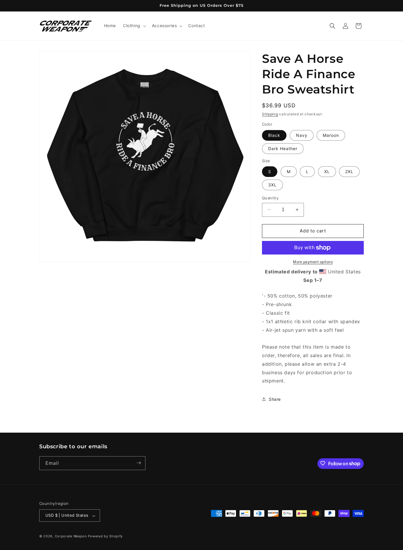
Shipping (270, 114)
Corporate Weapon (71, 536)
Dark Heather (282, 148)
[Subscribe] (138, 463)
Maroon (331, 135)
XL (327, 171)
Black (274, 135)
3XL (272, 184)
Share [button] (275, 399)
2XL (349, 171)
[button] (133, 25)
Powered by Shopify (105, 536)
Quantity (270, 198)
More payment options (313, 262)
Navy (301, 135)
